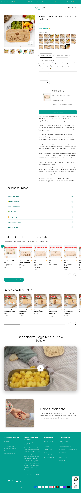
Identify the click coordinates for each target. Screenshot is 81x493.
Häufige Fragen (48, 449)
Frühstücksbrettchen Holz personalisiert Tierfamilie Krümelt (70, 264)
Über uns (46, 446)
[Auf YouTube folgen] (17, 481)
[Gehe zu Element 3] (19, 51)
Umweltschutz (62, 444)
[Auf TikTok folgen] (21, 481)
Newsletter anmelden (49, 444)
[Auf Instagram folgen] (9, 481)
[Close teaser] (5, 243)
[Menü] (78, 477)
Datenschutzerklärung (64, 452)
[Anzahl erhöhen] (47, 82)
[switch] (75, 487)
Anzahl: (40, 79)
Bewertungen (62, 460)
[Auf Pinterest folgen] (13, 481)
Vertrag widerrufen (49, 441)
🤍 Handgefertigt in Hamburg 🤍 (30, 1)
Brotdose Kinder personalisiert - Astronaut (68, 311)
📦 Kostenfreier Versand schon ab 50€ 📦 (60, 1)
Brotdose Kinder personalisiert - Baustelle (23, 311)
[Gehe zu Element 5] (31, 51)
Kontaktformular (48, 454)
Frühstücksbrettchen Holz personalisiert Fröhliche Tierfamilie (40, 264)
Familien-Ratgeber (49, 457)
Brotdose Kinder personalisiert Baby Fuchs (9, 311)
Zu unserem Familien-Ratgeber (32, 474)
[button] (2, 246)
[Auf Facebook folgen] (5, 481)
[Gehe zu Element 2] (12, 51)
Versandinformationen (65, 446)
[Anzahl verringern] (41, 82)
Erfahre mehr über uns (9, 453)
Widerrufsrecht (63, 457)
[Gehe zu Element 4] (25, 51)
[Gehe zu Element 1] (6, 51)
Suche (45, 452)
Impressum (62, 454)
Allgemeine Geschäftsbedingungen (68, 449)
